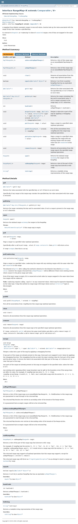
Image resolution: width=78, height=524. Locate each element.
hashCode (28, 106)
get (26, 88)
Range (9, 60)
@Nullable (33, 81)
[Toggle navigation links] (2, 2)
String (5, 171)
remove (27, 148)
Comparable (43, 10)
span (26, 156)
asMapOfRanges (30, 68)
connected (39, 32)
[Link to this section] (21, 50)
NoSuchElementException (13, 227)
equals (27, 81)
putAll (27, 129)
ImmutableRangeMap (10, 16)
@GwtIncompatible (8, 22)
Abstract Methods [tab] (39, 54)
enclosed (6, 461)
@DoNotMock (6, 20)
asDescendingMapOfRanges (34, 60)
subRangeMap (29, 163)
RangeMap (24, 5)
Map (4, 60)
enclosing (54, 158)
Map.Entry (15, 96)
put (26, 123)
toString (28, 171)
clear (27, 75)
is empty (11, 248)
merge (27, 111)
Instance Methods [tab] (22, 54)
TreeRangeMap (22, 16)
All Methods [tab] (8, 54)
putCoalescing (30, 136)
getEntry (28, 96)
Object (41, 81)
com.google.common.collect (10, 5)
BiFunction (37, 113)
